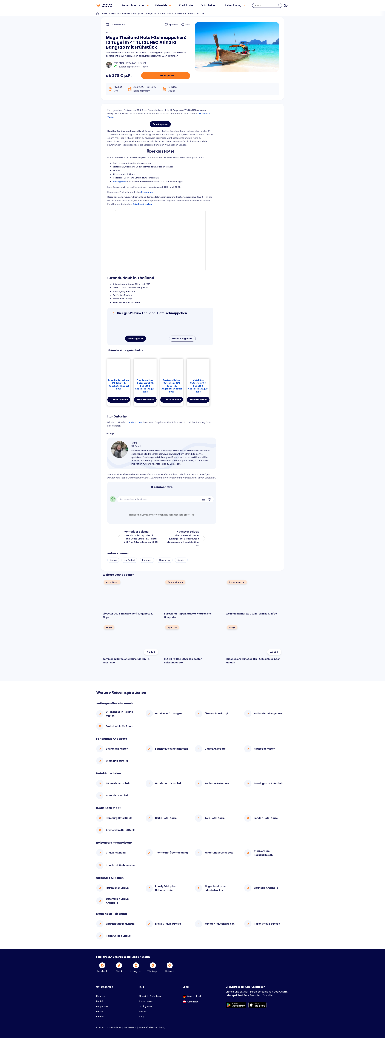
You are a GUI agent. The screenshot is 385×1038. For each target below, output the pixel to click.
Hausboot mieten (264, 748)
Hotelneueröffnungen (168, 713)
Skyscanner (147, 192)
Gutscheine (208, 5)
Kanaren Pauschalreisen (219, 923)
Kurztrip (113, 560)
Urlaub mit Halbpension (120, 865)
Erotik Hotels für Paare (119, 726)
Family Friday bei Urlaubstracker (165, 888)
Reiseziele (161, 5)
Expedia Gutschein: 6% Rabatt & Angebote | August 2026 (118, 384)
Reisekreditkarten (142, 204)
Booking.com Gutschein (268, 783)
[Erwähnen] (209, 499)
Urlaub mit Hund (116, 852)
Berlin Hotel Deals (166, 818)
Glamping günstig (117, 761)
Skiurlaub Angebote (266, 888)
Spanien (181, 560)
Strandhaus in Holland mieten (119, 714)
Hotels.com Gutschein (168, 783)
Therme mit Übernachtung (171, 852)
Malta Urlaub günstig (168, 923)
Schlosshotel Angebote (268, 713)
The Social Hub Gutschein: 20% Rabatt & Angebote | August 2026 (145, 386)
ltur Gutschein (134, 422)
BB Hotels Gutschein (118, 783)
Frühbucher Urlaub (117, 888)
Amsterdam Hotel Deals (120, 830)
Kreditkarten (186, 5)
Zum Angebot (165, 75)
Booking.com (119, 181)
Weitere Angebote (182, 338)
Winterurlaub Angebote (219, 852)
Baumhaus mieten (117, 748)
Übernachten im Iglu (217, 713)
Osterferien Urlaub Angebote (117, 901)
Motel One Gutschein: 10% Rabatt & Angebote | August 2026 (198, 386)
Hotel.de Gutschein (117, 795)
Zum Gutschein (119, 399)
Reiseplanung (233, 5)
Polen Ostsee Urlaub (118, 936)
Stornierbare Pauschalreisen (263, 853)
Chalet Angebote (215, 748)
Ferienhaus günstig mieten (171, 748)
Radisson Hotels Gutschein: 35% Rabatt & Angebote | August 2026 (172, 386)
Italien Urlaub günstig (267, 923)
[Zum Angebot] (160, 326)
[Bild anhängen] (203, 499)
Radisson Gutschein (217, 783)
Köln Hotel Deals (215, 818)
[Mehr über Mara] (119, 449)
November (147, 560)
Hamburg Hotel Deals (119, 818)
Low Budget (129, 560)
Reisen (105, 13)
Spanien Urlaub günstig (120, 923)
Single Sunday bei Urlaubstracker (215, 888)
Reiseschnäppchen (133, 5)
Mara (121, 62)
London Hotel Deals (266, 818)
